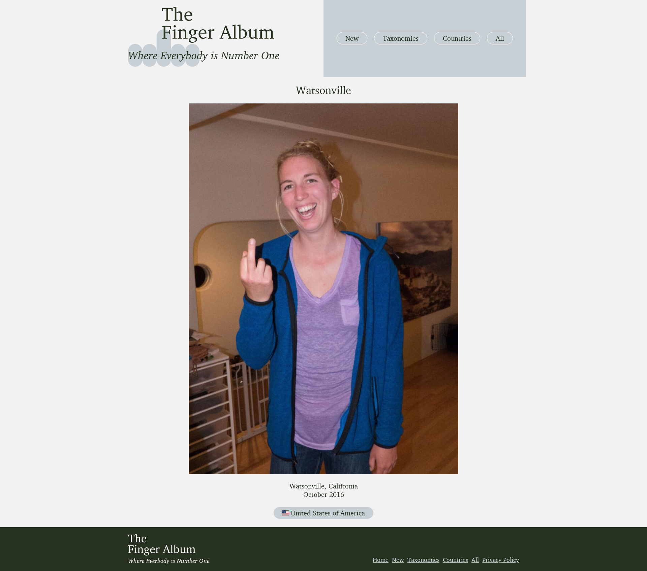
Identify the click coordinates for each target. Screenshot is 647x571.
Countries (457, 38)
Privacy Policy (500, 559)
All (500, 38)
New (352, 38)
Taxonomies (401, 38)
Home (381, 559)
